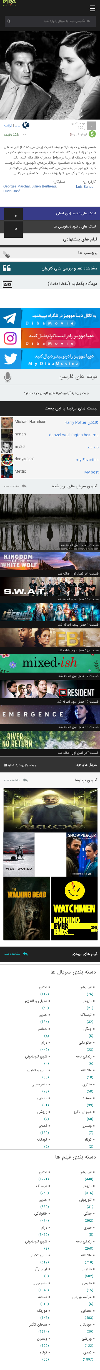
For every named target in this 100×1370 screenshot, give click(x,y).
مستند (42, 1297)
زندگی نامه (84, 1242)
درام (44, 1228)
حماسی (41, 1029)
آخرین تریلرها (86, 780)
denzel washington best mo (74, 435)
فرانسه (8, 125)
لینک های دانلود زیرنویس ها (75, 227)
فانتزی (87, 1269)
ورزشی (87, 1339)
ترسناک (41, 1186)
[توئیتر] (50, 366)
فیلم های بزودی (85, 954)
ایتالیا (18, 125)
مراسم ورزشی (82, 1297)
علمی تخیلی (38, 1255)
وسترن (42, 1339)
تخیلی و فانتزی (36, 1001)
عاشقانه (86, 1255)
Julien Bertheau (44, 186)
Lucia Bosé (12, 191)
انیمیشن (85, 1172)
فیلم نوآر (41, 1269)
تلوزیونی (85, 1200)
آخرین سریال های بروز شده (75, 486)
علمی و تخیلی (37, 1070)
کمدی (87, 1353)
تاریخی (86, 1186)
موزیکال (86, 1325)
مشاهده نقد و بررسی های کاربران (69, 268)
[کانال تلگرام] (50, 326)
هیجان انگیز (38, 1325)
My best (91, 472)
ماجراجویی (39, 1283)
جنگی (87, 1214)
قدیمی (87, 1283)
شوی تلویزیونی (36, 1242)
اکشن (43, 1172)
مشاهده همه (11, 486)
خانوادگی (40, 1214)
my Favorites (87, 460)
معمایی (86, 1311)
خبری (88, 1228)
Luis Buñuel (85, 187)
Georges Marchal (16, 186)
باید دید (93, 448)
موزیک (42, 1311)
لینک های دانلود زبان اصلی (76, 213)
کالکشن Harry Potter (82, 423)
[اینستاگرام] (50, 346)
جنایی (43, 1200)
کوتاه (43, 1353)
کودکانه (42, 1140)
